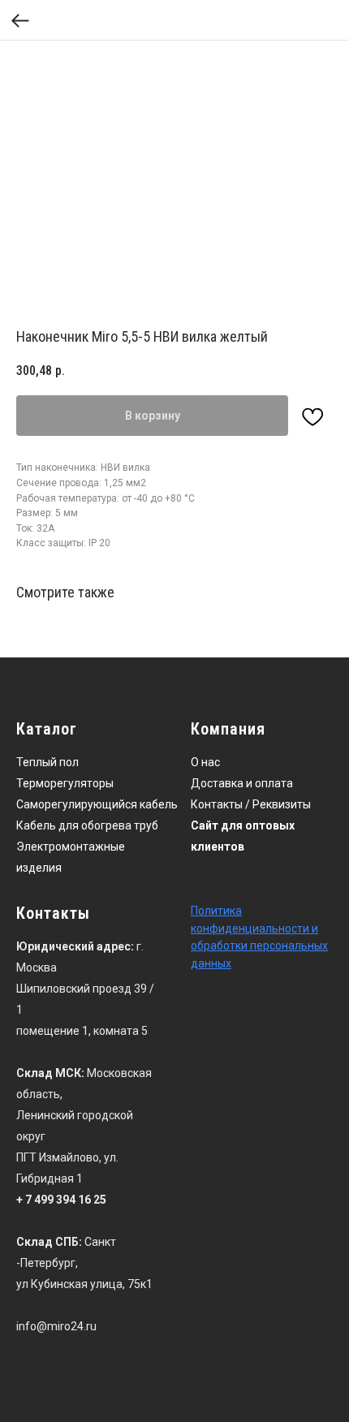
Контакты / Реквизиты (251, 804)
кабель (159, 804)
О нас (205, 762)
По (198, 910)
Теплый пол (47, 762)
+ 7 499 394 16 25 (61, 1199)
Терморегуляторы (65, 783)
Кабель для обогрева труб (87, 825)
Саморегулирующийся (76, 804)
